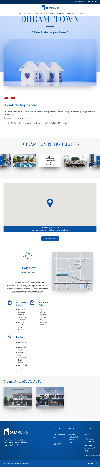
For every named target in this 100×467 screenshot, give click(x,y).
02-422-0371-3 (89, 441)
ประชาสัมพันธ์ (49, 13)
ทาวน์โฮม (38, 13)
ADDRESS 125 (58, 437)
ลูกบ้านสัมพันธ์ (73, 437)
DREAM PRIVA (58, 444)
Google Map (50, 238)
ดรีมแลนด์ (72, 434)
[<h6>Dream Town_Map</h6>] (72, 271)
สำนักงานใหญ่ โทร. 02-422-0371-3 (74, 2)
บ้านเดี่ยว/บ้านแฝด (59, 434)
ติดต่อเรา (70, 13)
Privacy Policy (73, 442)
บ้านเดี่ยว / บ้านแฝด (26, 13)
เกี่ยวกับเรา (60, 13)
